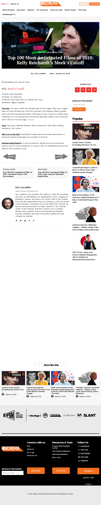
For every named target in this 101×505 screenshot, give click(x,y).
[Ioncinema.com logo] (13, 448)
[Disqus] (35, 260)
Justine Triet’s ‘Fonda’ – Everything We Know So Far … (85, 143)
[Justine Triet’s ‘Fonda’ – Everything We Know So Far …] (85, 132)
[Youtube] (78, 457)
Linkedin (84, 461)
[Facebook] (16, 220)
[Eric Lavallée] (8, 203)
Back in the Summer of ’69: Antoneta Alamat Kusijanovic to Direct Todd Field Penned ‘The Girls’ (85, 198)
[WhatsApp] (94, 89)
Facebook (84, 446)
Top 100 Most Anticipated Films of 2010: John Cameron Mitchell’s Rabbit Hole (52, 174)
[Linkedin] (25, 220)
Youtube (84, 457)
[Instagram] (21, 220)
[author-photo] (3, 394)
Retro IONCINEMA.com (50, 52)
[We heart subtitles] (50, 4)
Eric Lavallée (40, 73)
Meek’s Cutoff (16, 88)
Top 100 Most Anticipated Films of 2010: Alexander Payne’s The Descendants (17, 174)
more (31, 120)
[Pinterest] (29, 220)
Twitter (84, 450)
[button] (15, 3)
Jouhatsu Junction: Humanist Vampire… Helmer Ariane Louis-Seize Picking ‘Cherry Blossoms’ (85, 227)
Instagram (85, 453)
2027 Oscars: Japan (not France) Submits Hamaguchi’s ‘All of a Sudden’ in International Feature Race (84, 256)
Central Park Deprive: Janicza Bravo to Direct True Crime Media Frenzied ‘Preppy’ (84, 169)
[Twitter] (33, 220)
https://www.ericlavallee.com (26, 191)
